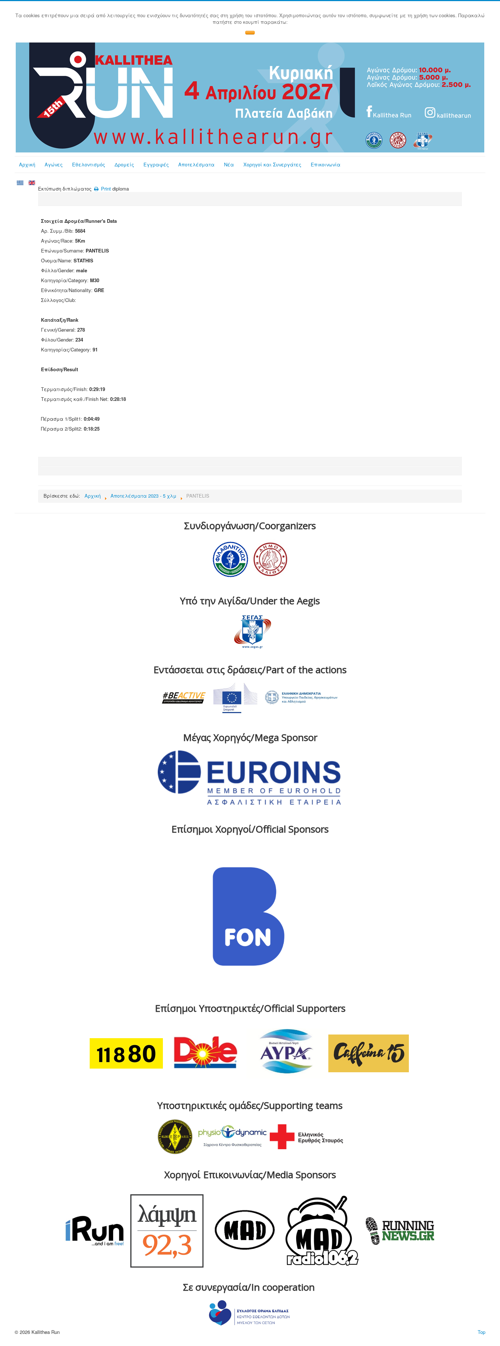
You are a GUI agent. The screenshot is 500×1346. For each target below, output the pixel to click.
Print (105, 188)
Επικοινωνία (325, 164)
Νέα (229, 164)
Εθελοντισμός (88, 164)
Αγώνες (54, 164)
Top (481, 1331)
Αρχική (27, 164)
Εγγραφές (156, 164)
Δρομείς (124, 164)
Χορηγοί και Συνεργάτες (272, 164)
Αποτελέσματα (196, 164)
